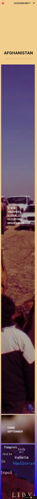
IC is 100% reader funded (21, 3)
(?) (29, 3)
